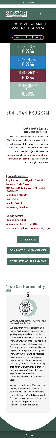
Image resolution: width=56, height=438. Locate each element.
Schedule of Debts (16, 195)
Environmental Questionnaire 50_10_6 (28, 228)
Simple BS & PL (14, 203)
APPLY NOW (28, 239)
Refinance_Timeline (17, 207)
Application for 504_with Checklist (26, 180)
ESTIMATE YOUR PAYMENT (28, 261)
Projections (12, 199)
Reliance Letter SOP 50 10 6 (21, 224)
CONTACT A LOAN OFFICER (28, 250)
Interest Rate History (28, 37)
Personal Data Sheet (18, 184)
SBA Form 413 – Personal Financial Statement (25, 189)
